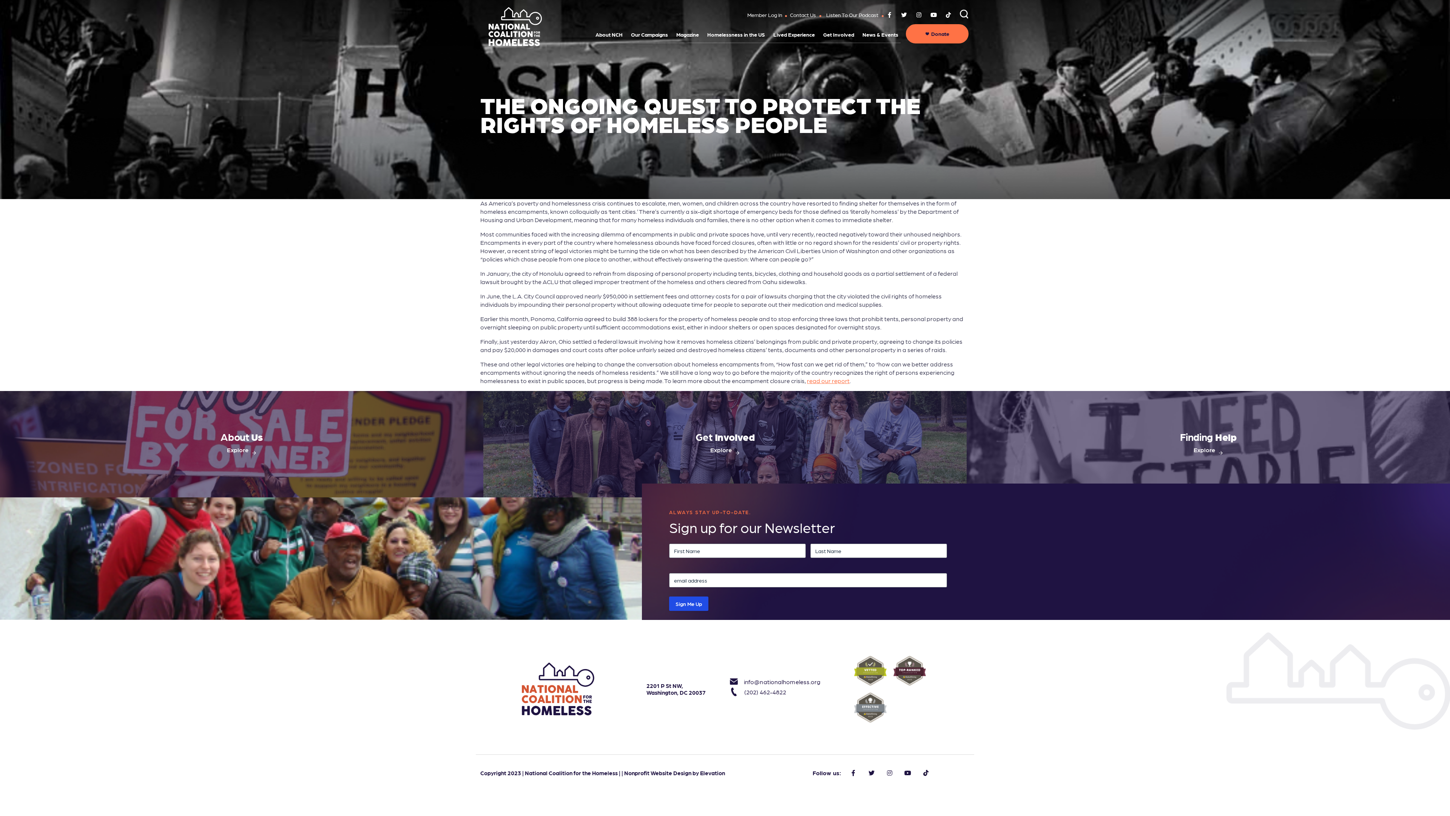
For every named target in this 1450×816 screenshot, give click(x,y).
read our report (828, 380)
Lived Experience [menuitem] (794, 34)
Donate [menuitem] (940, 34)
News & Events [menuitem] (880, 34)
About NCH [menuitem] (609, 34)
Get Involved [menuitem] (838, 34)
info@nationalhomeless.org (774, 681)
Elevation (712, 773)
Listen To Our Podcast (852, 15)
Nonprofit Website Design (657, 773)
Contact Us (803, 15)
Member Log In (764, 15)
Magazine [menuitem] (687, 34)
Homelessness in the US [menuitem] (736, 34)
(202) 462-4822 (765, 691)
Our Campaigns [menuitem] (649, 34)
